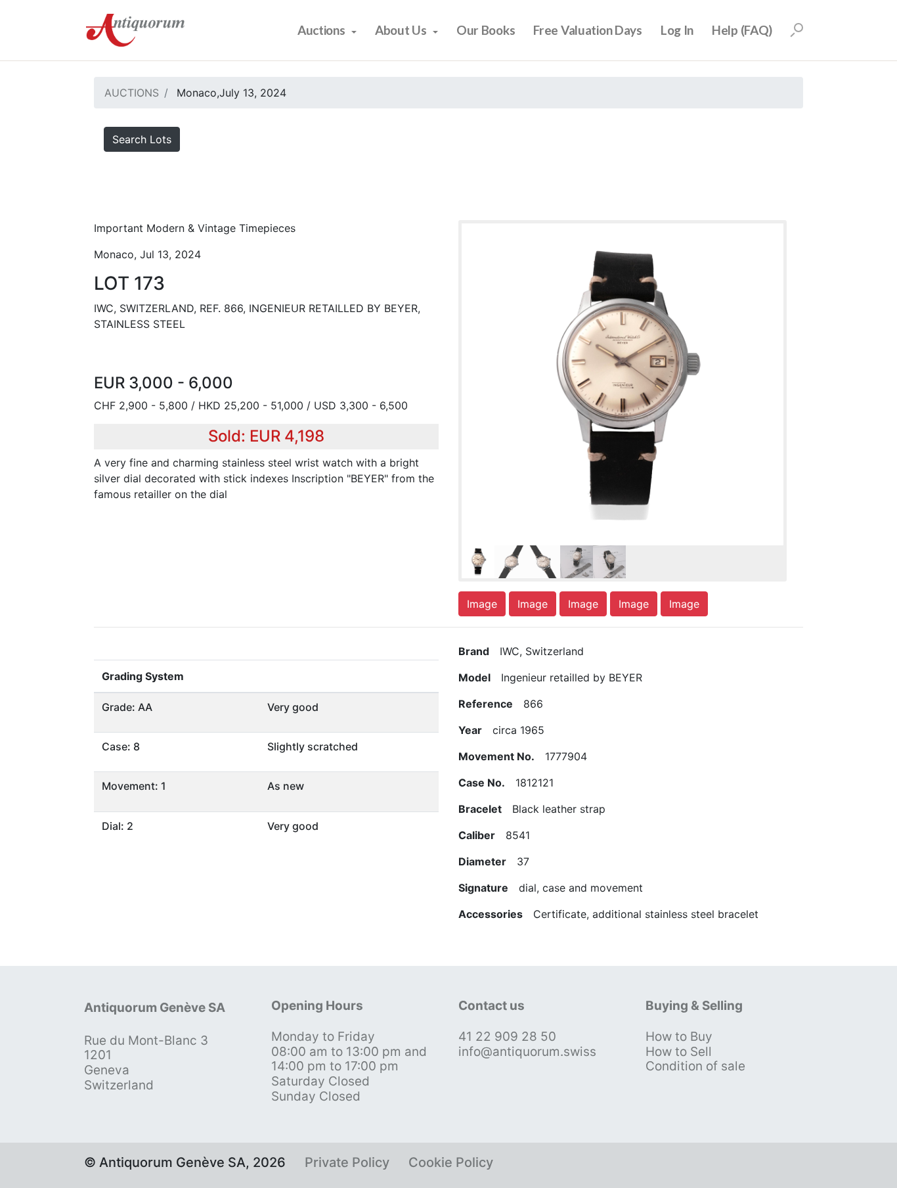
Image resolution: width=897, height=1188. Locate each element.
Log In (677, 29)
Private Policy (347, 1162)
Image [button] (482, 603)
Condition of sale (695, 1066)
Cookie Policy (450, 1162)
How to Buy (678, 1036)
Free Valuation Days (587, 29)
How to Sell (678, 1051)
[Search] (796, 30)
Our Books (485, 29)
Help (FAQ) (742, 29)
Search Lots (141, 139)
